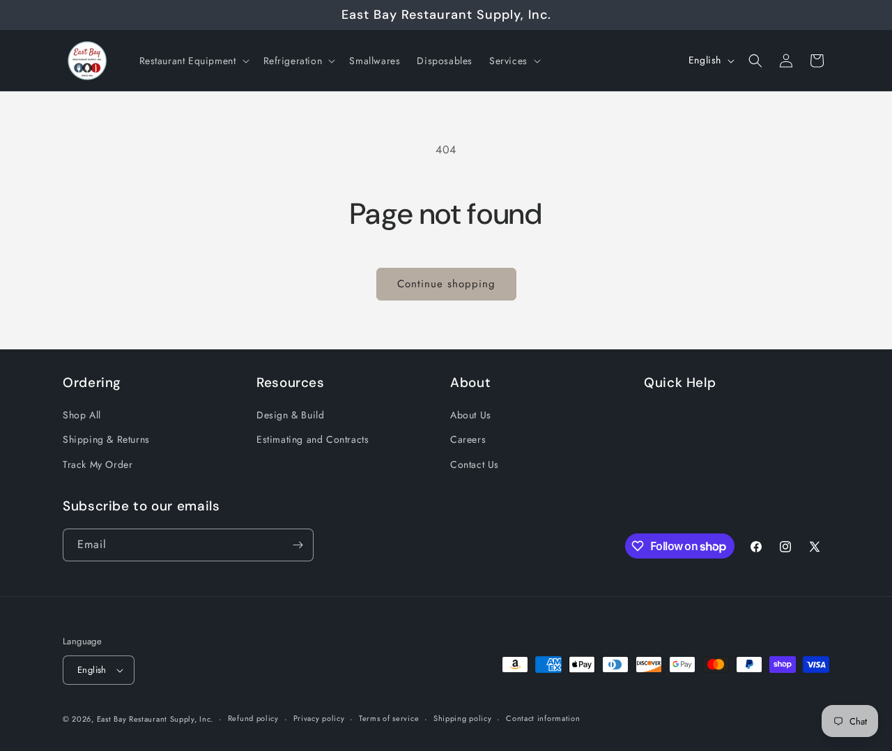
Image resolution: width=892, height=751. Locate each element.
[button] (193, 60)
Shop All (82, 415)
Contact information (543, 718)
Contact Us (474, 464)
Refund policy (253, 718)
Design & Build (290, 415)
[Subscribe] (297, 545)
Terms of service (389, 718)
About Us (470, 415)
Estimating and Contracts (312, 439)
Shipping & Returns (106, 439)
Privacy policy (319, 718)
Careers (468, 439)
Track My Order (97, 464)
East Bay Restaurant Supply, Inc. (155, 719)
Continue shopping (446, 283)
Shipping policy (462, 718)
